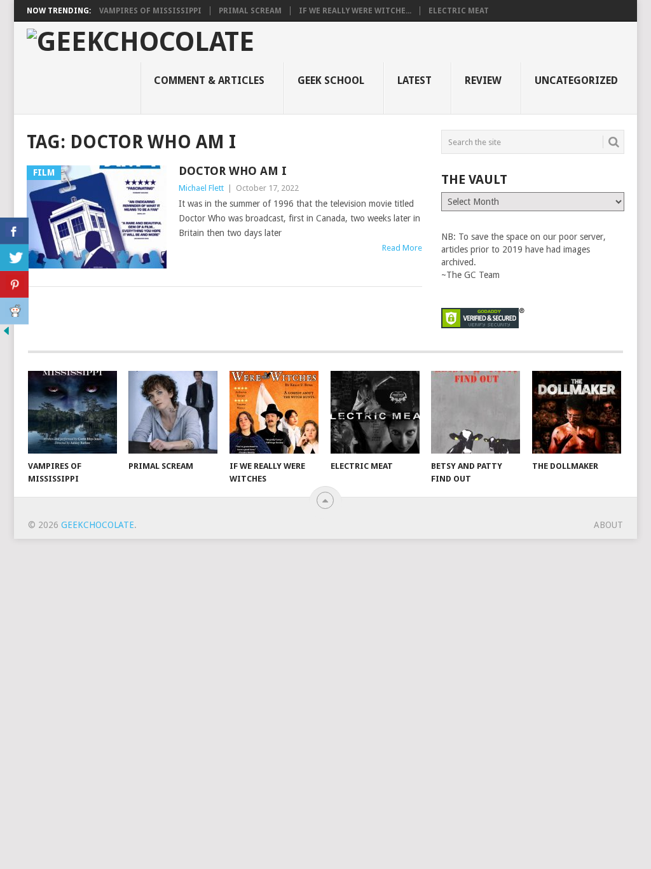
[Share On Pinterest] (14, 284)
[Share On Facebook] (14, 231)
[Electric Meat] (375, 412)
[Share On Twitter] (14, 257)
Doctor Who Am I (233, 170)
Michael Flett (201, 188)
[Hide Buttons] (6, 334)
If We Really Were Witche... (355, 10)
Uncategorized (576, 80)
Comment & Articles (209, 80)
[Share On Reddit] (14, 311)
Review (483, 80)
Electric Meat (458, 10)
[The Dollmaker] (576, 412)
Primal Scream (250, 10)
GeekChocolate (97, 525)
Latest (414, 80)
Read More (402, 248)
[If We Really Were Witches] (274, 412)
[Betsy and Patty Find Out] (475, 412)
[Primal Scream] (172, 412)
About (608, 525)
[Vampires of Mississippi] (72, 412)
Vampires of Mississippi (150, 10)
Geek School (331, 80)
